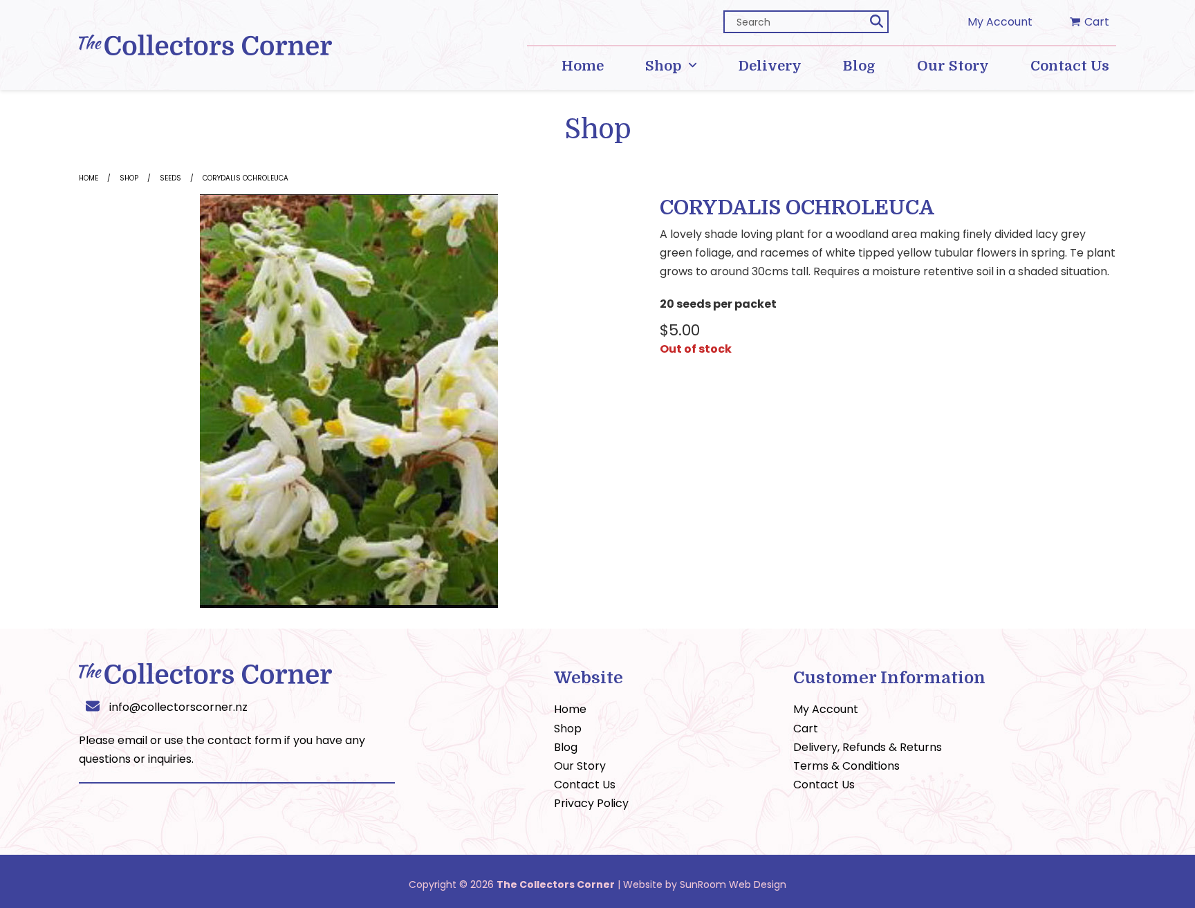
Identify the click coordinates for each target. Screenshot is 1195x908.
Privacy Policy (591, 803)
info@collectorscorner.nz (178, 707)
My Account (999, 22)
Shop (129, 178)
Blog (565, 747)
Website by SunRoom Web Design (704, 884)
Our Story (580, 766)
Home (88, 178)
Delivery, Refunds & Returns (867, 747)
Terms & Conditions (846, 766)
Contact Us (584, 785)
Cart (805, 728)
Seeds (170, 178)
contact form (244, 740)
